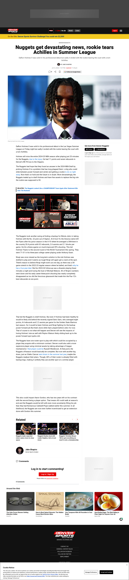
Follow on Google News (73, 72)
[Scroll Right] (77, 419)
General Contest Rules (64, 549)
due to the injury (35, 159)
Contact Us (64, 546)
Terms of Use (46, 574)
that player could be (35, 349)
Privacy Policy (54, 574)
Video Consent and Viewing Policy (36, 576)
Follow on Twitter (64, 554)
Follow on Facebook (64, 551)
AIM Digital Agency (64, 562)
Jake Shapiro (31, 449)
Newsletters (101, 149)
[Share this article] (55, 72)
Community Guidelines (52, 478)
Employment (64, 556)
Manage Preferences (91, 572)
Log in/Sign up (89, 153)
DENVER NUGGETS (64, 43)
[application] (47, 211)
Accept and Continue (106, 572)
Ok (127, 564)
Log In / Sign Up (47, 474)
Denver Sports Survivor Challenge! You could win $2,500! (41, 36)
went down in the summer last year (52, 354)
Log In (115, 30)
